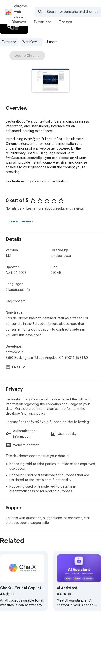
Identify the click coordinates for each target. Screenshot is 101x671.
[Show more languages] (28, 290)
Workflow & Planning (32, 42)
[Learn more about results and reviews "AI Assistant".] (69, 594)
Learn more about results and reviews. (55, 208)
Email (16, 367)
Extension (9, 42)
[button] (50, 81)
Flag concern (16, 301)
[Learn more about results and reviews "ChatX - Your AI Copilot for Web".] (12, 594)
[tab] (19, 22)
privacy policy (34, 413)
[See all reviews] (21, 221)
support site (39, 523)
